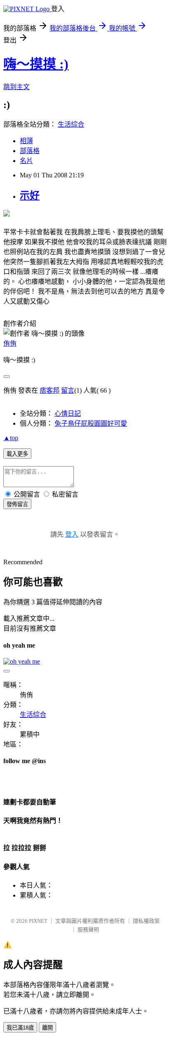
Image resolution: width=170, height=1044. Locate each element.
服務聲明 (88, 929)
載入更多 (17, 454)
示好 (30, 195)
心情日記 (67, 413)
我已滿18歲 (20, 1028)
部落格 (30, 150)
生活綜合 (71, 124)
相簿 (26, 140)
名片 (26, 160)
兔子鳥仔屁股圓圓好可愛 (90, 423)
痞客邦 (49, 390)
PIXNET (38, 921)
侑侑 (10, 343)
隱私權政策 (146, 921)
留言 (67, 390)
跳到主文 (16, 86)
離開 (47, 1028)
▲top (10, 437)
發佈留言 (17, 504)
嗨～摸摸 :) (35, 64)
